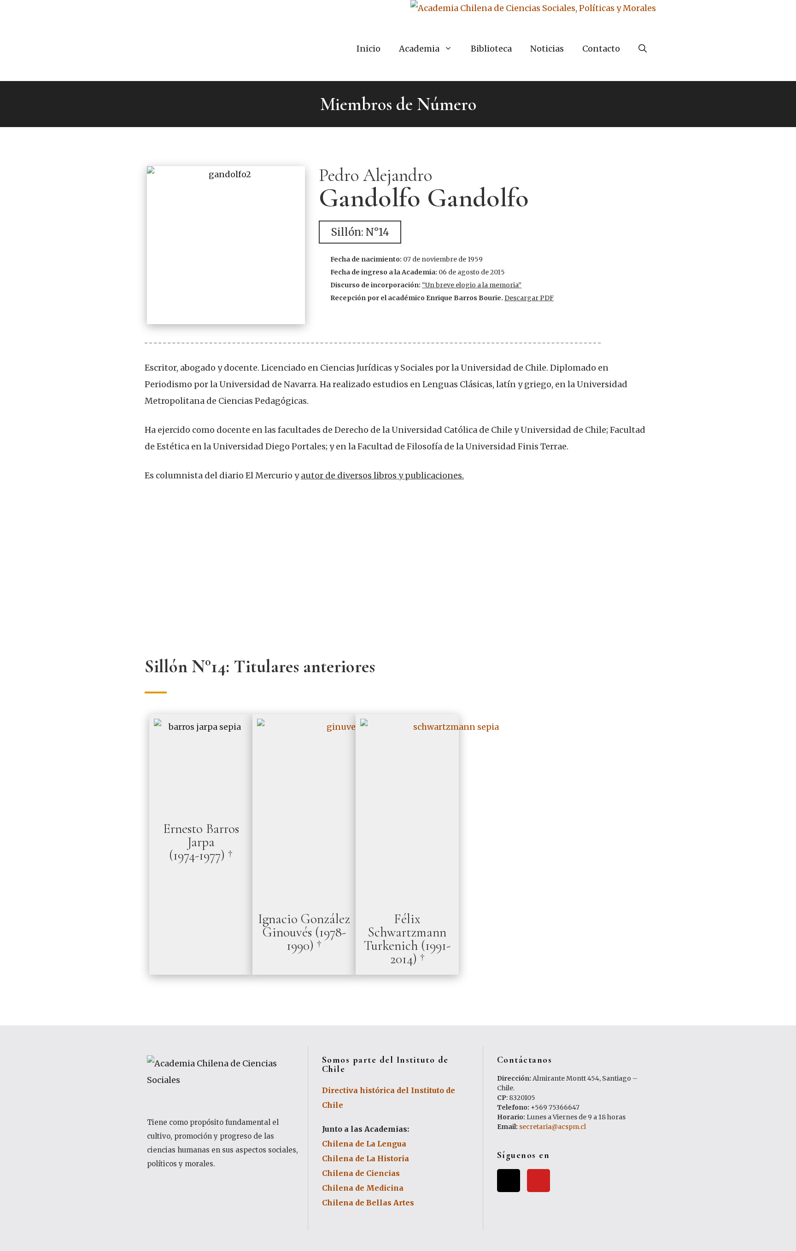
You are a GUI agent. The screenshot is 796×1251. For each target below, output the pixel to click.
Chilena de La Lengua (364, 1143)
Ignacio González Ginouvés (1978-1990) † (304, 932)
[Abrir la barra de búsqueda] (642, 49)
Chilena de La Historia (365, 1158)
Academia (419, 48)
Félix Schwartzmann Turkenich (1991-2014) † (407, 939)
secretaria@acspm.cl (552, 1127)
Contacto (601, 48)
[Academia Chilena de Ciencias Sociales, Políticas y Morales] (533, 8)
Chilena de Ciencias (361, 1173)
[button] (360, 232)
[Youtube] (538, 1180)
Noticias (547, 48)
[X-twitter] (508, 1180)
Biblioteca (491, 48)
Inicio (368, 48)
